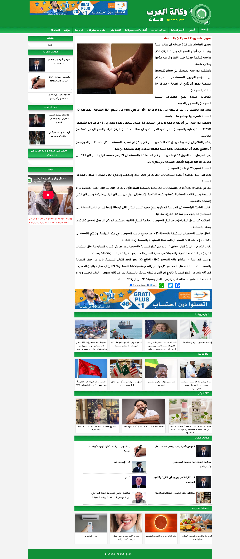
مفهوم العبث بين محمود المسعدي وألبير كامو (59, 97)
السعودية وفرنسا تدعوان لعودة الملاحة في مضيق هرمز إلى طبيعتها (126, 344)
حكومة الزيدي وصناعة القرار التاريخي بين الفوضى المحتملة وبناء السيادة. (110, 495)
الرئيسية (205, 30)
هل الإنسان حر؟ (122, 462)
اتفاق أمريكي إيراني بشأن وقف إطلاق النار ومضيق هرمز (126, 383)
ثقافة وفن (115, 30)
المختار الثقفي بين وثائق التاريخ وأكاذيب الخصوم (174, 480)
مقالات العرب (158, 30)
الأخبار (193, 30)
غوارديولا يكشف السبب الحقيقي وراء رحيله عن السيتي (59, 119)
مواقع (67, 30)
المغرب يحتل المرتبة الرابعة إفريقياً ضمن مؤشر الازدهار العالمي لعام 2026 (91, 383)
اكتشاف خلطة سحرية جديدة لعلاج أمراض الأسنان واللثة (126, 537)
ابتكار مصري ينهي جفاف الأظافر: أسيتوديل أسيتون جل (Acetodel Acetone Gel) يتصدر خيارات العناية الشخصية (190, 430)
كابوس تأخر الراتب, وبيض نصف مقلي (59, 62)
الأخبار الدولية (178, 30)
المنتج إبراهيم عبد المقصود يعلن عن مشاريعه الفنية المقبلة (97, 428)
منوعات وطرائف (96, 30)
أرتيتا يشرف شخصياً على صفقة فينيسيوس (59, 135)
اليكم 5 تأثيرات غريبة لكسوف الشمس (161, 536)
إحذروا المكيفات (91, 536)
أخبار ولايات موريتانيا (136, 30)
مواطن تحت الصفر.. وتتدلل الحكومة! (175, 493)
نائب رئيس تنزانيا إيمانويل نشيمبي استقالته (161, 383)
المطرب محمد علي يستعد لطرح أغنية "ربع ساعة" (144, 427)
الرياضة (79, 30)
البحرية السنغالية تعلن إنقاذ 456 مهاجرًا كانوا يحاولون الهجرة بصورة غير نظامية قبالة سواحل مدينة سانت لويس (91, 345)
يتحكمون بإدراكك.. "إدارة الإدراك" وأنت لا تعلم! (59, 79)
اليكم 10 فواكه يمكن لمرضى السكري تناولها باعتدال (197, 537)
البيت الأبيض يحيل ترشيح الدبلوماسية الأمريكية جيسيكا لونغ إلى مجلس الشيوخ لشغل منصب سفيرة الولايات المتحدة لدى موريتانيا (161, 345)
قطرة (127, 478)
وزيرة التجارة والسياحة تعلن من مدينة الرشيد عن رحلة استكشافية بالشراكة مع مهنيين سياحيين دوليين (48, 221)
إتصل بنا (55, 30)
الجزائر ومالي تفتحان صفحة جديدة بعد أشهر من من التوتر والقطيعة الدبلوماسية (196, 384)
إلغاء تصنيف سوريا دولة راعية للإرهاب (197, 342)
